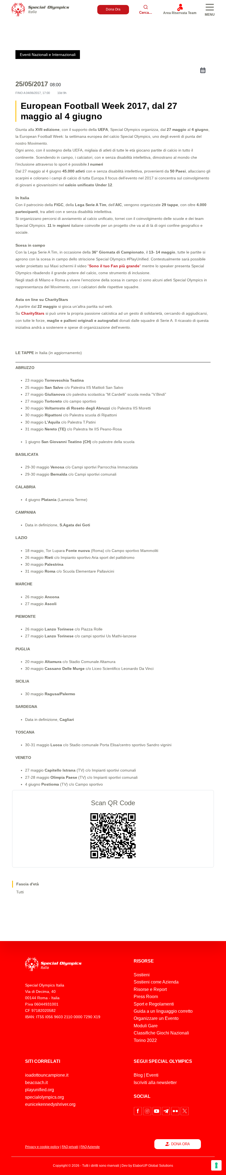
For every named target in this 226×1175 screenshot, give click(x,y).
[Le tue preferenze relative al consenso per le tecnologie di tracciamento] (216, 1165)
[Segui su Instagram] (147, 1110)
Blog (138, 1075)
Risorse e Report (150, 989)
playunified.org (39, 1089)
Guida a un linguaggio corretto (163, 1011)
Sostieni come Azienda (156, 982)
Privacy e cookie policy (42, 1147)
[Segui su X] (185, 1110)
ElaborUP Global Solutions (153, 1166)
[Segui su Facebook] (138, 1110)
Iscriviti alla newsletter (155, 1082)
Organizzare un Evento (156, 1018)
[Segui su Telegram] (166, 1110)
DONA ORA (180, 1144)
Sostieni (142, 974)
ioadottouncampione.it (46, 1075)
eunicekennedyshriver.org (50, 1104)
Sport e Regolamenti (154, 1004)
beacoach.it (36, 1082)
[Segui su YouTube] (157, 1110)
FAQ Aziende (90, 1147)
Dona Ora (113, 9)
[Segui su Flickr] (176, 1110)
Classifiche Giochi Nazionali (161, 1033)
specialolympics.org (44, 1097)
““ (114, 266)
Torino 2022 (145, 1040)
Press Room (146, 996)
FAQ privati (70, 1147)
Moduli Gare (146, 1025)
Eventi (152, 1075)
